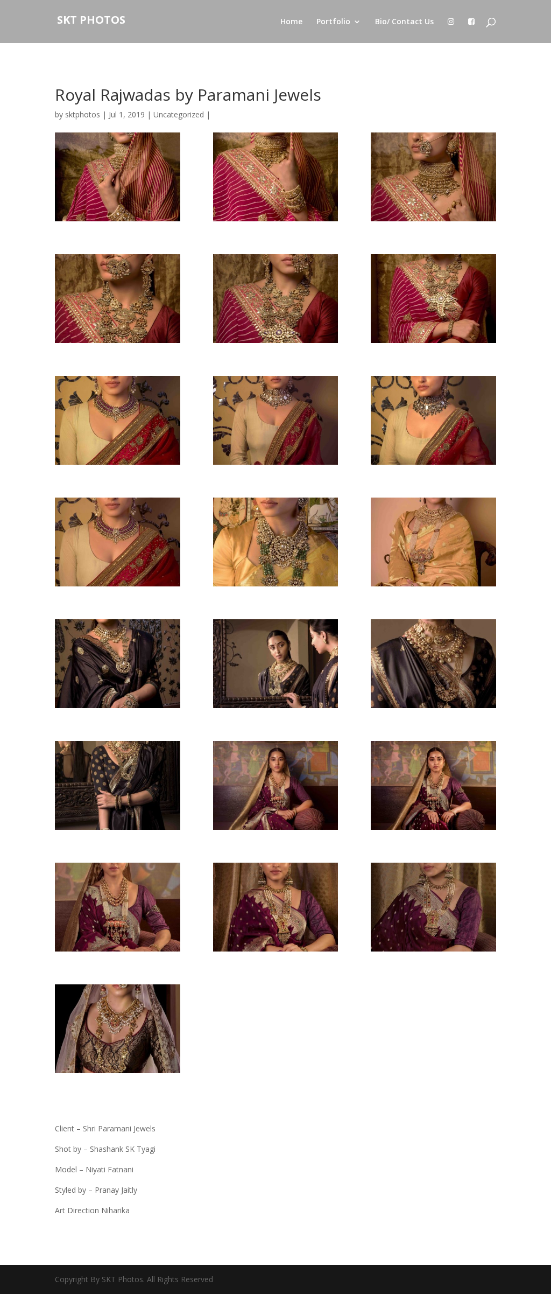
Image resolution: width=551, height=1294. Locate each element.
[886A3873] (117, 907)
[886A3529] (275, 298)
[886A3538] (433, 298)
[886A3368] (433, 420)
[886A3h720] (117, 663)
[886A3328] (275, 420)
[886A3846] (275, 785)
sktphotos (82, 114)
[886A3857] (433, 785)
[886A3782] (275, 663)
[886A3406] (117, 542)
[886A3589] (275, 542)
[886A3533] (117, 298)
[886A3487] (117, 176)
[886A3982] (117, 1028)
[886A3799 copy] (433, 663)
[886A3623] (433, 542)
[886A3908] (275, 907)
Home (291, 22)
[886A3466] (275, 176)
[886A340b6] (117, 420)
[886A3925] (433, 907)
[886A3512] (433, 176)
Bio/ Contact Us (404, 22)
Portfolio (333, 22)
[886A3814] (117, 785)
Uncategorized (178, 114)
